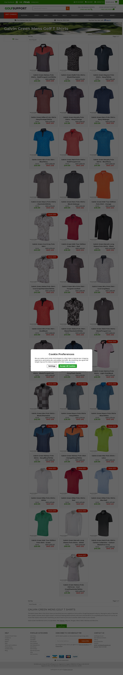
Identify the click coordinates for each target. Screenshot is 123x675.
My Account (79, 2)
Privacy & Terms (70, 362)
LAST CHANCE (11, 14)
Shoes (36, 15)
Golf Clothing (34, 643)
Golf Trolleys (33, 648)
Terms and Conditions (11, 645)
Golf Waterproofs (35, 645)
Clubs (101, 15)
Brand (112, 15)
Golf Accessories (35, 650)
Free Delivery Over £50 (24, 20)
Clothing (24, 15)
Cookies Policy (9, 648)
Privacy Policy (8, 647)
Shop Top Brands (9, 2)
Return (6, 641)
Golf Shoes (33, 647)
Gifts (31, 652)
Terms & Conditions (84, 644)
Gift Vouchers (34, 654)
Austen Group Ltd (68, 669)
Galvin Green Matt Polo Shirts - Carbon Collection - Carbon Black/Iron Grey (103, 542)
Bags (46, 15)
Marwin (62, 620)
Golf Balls (33, 639)
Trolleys (74, 15)
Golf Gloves (33, 641)
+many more (34, 2)
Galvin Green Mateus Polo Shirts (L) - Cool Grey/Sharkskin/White (73, 587)
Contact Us (100, 2)
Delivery (90, 2)
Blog (6, 650)
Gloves (55, 15)
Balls (65, 15)
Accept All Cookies (67, 366)
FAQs (6, 643)
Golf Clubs (33, 636)
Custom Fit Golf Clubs (11, 636)
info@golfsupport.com (104, 645)
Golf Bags (33, 637)
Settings (51, 366)
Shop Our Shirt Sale (63, 20)
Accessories (88, 15)
